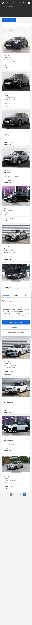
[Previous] (12, 51)
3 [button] (15, 494)
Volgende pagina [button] (24, 494)
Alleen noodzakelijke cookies (16, 332)
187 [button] (21, 494)
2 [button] (13, 494)
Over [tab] (26, 295)
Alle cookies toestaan (16, 322)
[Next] (20, 51)
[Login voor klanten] (26, 3)
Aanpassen (15, 327)
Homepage (4, 6)
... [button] (19, 494)
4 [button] (17, 494)
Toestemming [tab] (5, 295)
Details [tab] (16, 295)
